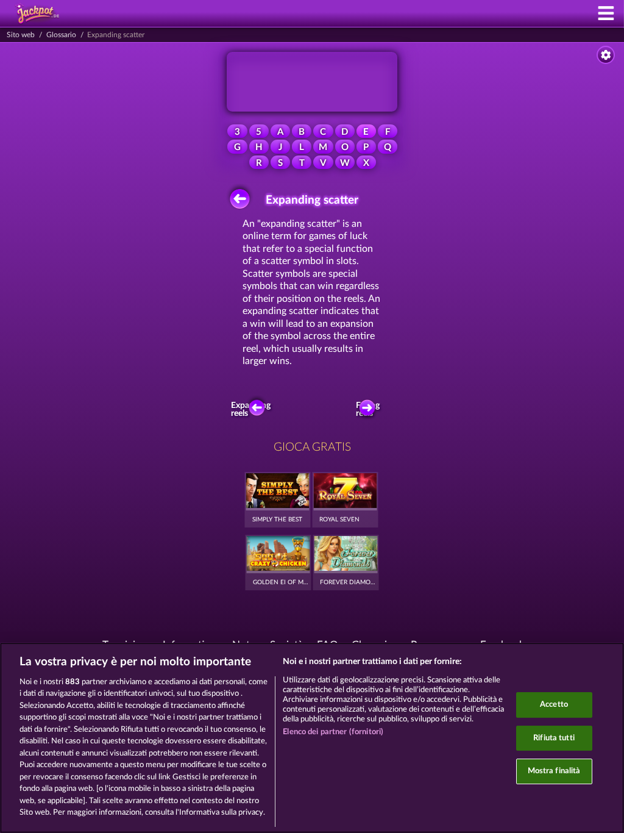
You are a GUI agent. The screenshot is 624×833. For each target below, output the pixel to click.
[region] (312, 738)
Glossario (61, 34)
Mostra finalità (554, 771)
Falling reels (368, 409)
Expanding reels (253, 409)
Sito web (21, 34)
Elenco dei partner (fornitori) (333, 732)
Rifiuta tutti (554, 738)
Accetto (554, 705)
